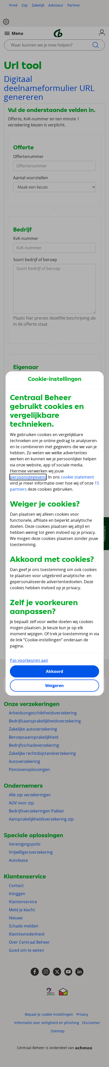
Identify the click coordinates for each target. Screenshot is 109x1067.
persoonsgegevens (28, 477)
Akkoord (54, 671)
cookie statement (77, 477)
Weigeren (54, 685)
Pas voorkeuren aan (29, 660)
